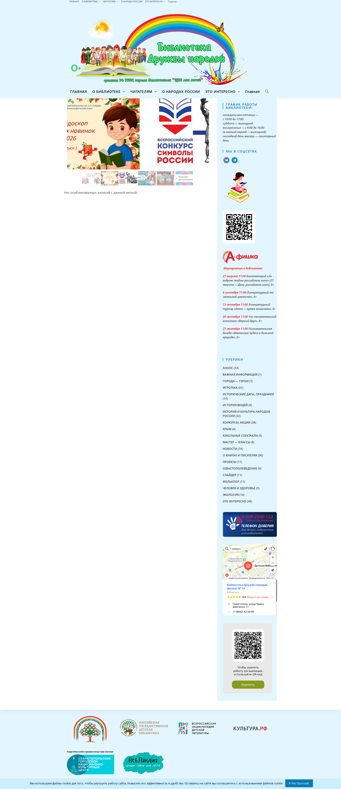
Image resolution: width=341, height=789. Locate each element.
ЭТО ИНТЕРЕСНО (154, 1)
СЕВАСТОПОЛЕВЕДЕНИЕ (240, 468)
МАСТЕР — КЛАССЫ (236, 442)
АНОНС (228, 368)
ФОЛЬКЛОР (231, 482)
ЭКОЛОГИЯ (231, 495)
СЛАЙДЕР (229, 475)
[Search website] (266, 91)
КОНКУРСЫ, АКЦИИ (236, 422)
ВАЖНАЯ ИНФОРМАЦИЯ (240, 374)
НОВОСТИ (230, 449)
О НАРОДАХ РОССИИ (131, 1)
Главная (172, 1)
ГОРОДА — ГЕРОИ (236, 381)
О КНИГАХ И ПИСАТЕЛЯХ (240, 455)
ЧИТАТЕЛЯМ (109, 1)
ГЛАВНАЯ (74, 1)
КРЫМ (227, 429)
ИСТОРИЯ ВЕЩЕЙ (235, 405)
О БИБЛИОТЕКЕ (90, 1)
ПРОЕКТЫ (229, 462)
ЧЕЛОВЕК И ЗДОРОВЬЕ (239, 488)
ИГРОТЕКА (230, 388)
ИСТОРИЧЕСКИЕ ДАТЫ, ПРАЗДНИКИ (248, 394)
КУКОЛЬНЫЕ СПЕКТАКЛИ (240, 436)
